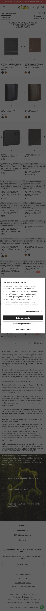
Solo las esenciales (23, 329)
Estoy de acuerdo (23, 318)
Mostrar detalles (32, 312)
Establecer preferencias (22, 324)
